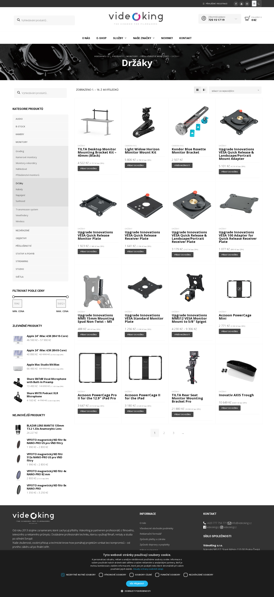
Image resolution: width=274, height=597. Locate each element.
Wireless (20, 221)
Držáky (19, 183)
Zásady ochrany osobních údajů (148, 569)
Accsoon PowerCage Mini (235, 316)
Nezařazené (22, 230)
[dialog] (137, 573)
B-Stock (20, 126)
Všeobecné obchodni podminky (156, 528)
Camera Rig (131, 145)
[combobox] (235, 90)
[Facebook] (236, 3)
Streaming (22, 261)
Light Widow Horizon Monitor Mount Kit (142, 150)
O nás (143, 522)
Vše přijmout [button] (137, 583)
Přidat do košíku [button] (88, 168)
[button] (137, 591)
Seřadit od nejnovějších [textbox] (223, 91)
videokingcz (213, 527)
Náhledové (21, 168)
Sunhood (20, 201)
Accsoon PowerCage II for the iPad (142, 396)
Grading (20, 151)
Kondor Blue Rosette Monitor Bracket (189, 150)
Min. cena (18, 311)
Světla (19, 276)
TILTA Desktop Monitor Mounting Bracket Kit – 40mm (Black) (97, 152)
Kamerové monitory (26, 157)
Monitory (21, 142)
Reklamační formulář (151, 533)
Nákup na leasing (149, 549)
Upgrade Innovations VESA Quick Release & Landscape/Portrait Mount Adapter (236, 154)
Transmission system (27, 209)
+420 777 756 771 (217, 523)
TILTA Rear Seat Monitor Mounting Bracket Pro (187, 398)
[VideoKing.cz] (136, 18)
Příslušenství (23, 245)
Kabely (19, 189)
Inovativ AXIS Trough (236, 395)
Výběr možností (182, 165)
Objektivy (21, 238)
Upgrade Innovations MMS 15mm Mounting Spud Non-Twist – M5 (96, 318)
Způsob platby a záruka (152, 539)
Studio (20, 269)
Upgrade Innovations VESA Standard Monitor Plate (144, 318)
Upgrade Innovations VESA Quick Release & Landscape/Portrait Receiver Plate (189, 237)
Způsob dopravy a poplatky (155, 544)
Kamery (20, 134)
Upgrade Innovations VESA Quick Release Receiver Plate (142, 235)
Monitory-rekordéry (26, 163)
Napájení (20, 195)
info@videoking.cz (242, 523)
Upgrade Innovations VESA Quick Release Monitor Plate (95, 235)
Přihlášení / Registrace (216, 3)
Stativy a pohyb (25, 253)
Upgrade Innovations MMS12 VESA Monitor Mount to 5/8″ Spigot (189, 318)
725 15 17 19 (216, 19)
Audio (19, 118)
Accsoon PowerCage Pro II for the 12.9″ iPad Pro (97, 396)
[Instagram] (247, 3)
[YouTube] (241, 3)
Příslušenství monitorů (27, 175)
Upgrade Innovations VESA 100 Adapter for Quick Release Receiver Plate (238, 237)
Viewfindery (22, 215)
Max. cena (62, 311)
